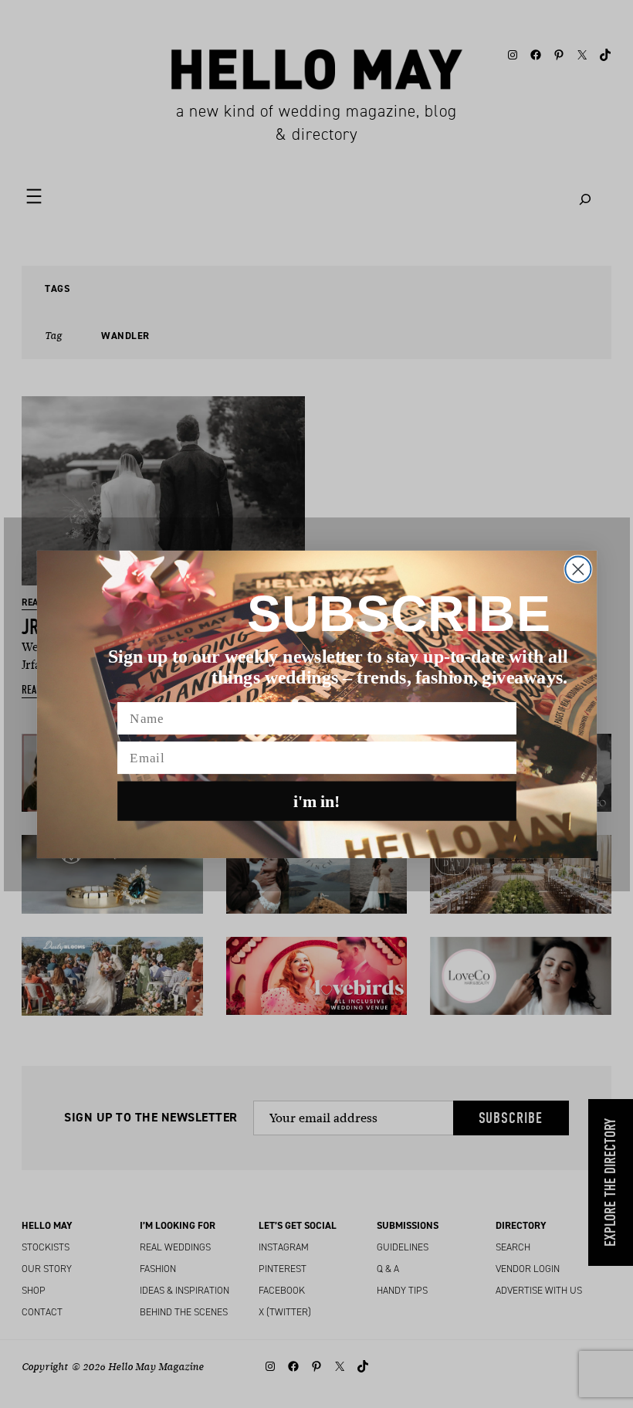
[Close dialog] (578, 569)
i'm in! (316, 801)
